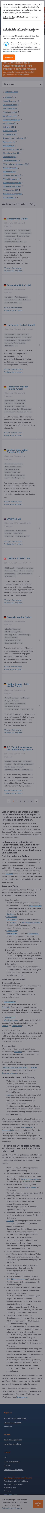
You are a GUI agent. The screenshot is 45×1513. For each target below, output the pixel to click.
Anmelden (9, 57)
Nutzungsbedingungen (12, 51)
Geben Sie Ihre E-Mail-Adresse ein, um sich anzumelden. (20, 18)
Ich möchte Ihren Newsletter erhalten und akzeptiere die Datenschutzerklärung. (21, 30)
